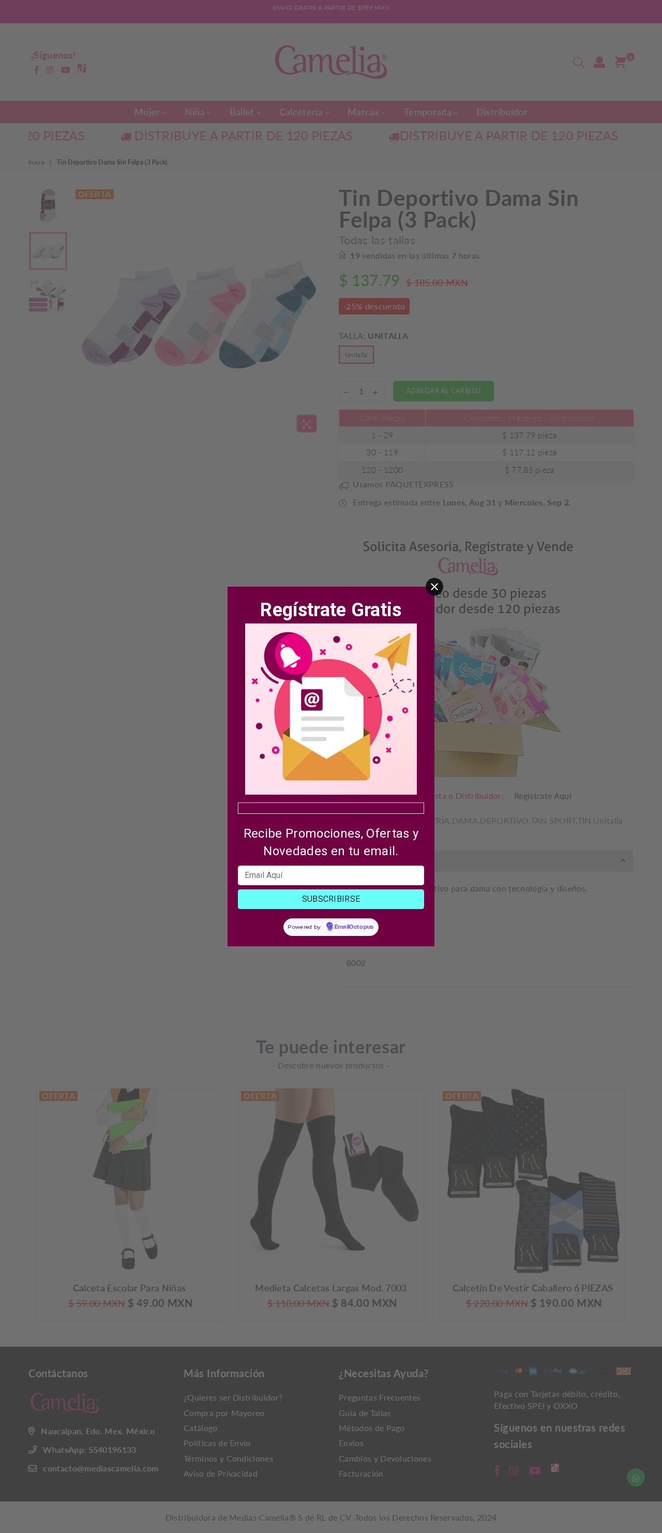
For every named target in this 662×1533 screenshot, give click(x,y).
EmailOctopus (354, 927)
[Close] (434, 587)
